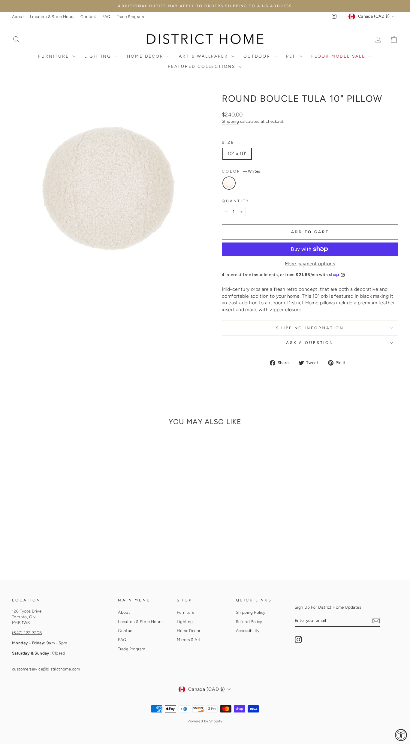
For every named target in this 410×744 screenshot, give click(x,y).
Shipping (230, 121)
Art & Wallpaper (204, 56)
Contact (88, 16)
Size (228, 142)
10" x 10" (237, 153)
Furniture (54, 56)
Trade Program (130, 16)
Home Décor (146, 56)
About (18, 16)
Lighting (98, 56)
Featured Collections (203, 66)
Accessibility (248, 630)
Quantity (236, 201)
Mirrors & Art (188, 639)
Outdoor (257, 56)
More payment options (310, 264)
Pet (292, 56)
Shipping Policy (251, 612)
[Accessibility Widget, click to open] (401, 735)
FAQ (106, 16)
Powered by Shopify (205, 721)
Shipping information (310, 328)
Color (241, 171)
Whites (229, 183)
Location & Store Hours (52, 16)
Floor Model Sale (339, 56)
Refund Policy (249, 621)
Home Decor (188, 630)
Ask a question (310, 342)
